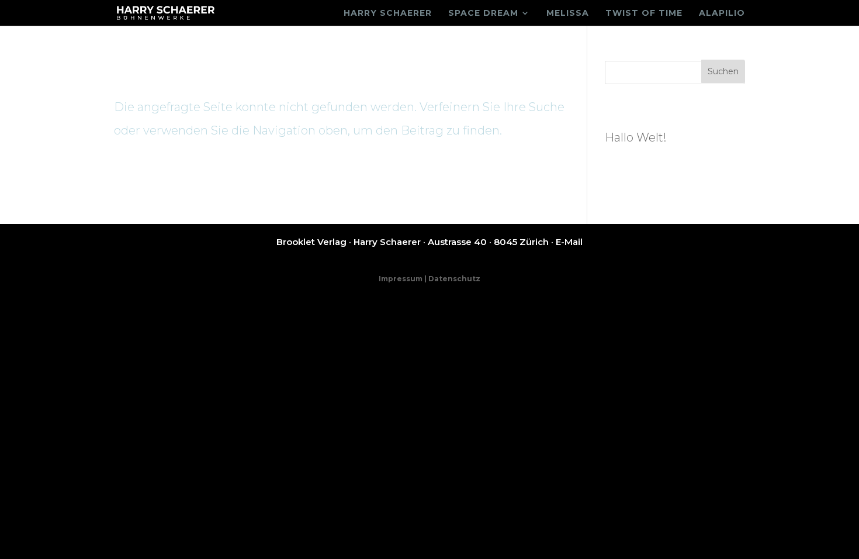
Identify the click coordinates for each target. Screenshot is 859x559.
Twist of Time (644, 13)
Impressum (400, 278)
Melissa (567, 13)
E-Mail (569, 241)
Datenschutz (454, 278)
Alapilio (722, 13)
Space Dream (483, 13)
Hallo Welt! (636, 137)
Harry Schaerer (388, 13)
